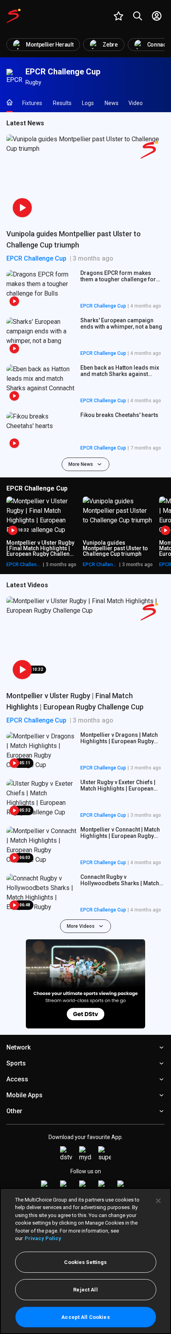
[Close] (158, 1200)
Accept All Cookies (85, 1317)
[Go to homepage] (13, 16)
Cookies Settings (85, 1262)
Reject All (85, 1290)
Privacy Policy (43, 1238)
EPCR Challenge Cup (36, 258)
